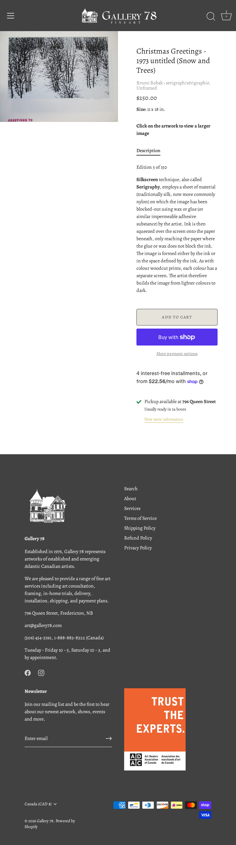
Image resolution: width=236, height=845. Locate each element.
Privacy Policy (138, 547)
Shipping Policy (139, 528)
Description (148, 150)
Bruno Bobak (149, 82)
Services (132, 508)
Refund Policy (138, 538)
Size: (141, 109)
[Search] (211, 16)
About (130, 498)
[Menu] (11, 15)
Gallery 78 (45, 821)
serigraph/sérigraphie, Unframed (173, 85)
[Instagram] (41, 672)
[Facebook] (28, 672)
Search (131, 488)
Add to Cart (177, 317)
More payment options (177, 353)
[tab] (151, 150)
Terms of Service (140, 518)
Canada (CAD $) (38, 804)
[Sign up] (109, 738)
